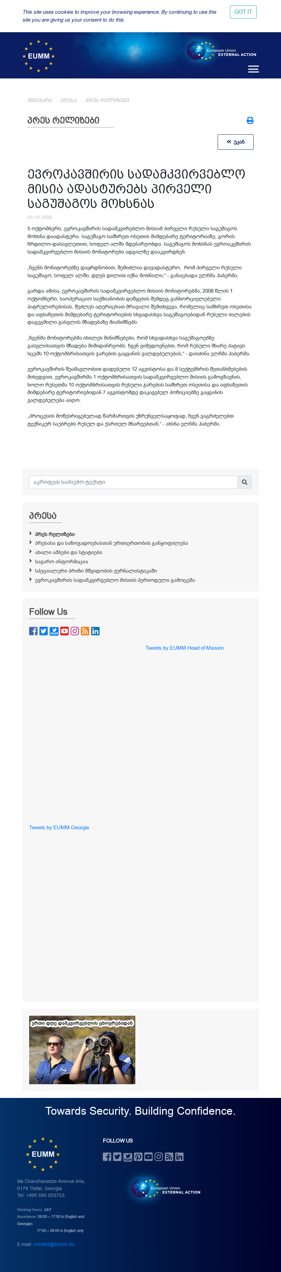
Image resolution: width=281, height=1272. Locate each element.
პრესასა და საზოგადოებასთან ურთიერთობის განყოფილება (111, 543)
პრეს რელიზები (107, 100)
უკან (238, 141)
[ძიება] (244, 482)
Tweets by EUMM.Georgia (59, 827)
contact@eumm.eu (54, 1244)
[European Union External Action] (162, 1188)
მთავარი (40, 100)
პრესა (68, 100)
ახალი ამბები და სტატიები (68, 552)
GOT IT (243, 12)
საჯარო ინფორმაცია (61, 561)
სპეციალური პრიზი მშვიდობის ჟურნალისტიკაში (96, 570)
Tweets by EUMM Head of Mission (185, 648)
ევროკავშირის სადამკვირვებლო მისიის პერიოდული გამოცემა (115, 580)
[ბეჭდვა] (250, 121)
